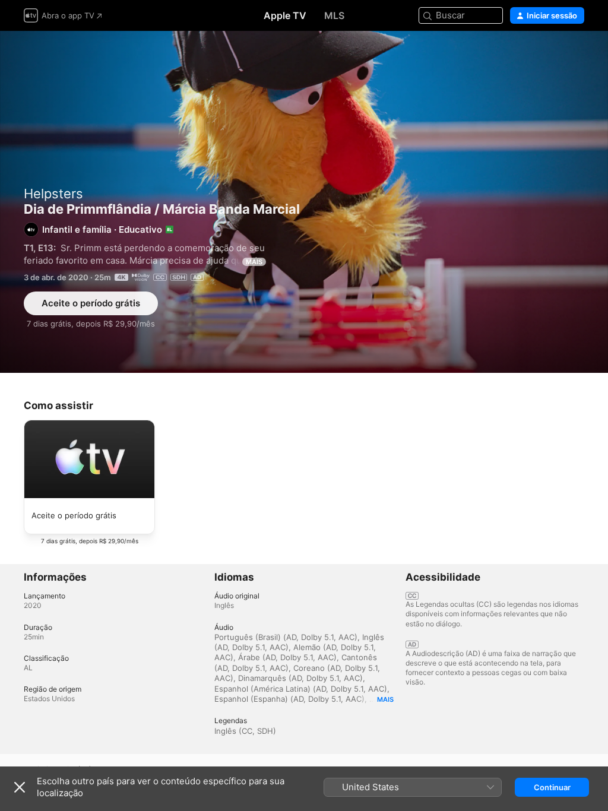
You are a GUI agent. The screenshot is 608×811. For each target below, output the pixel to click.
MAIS (254, 262)
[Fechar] (19, 787)
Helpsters (53, 193)
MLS (334, 15)
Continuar (552, 787)
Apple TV (285, 15)
